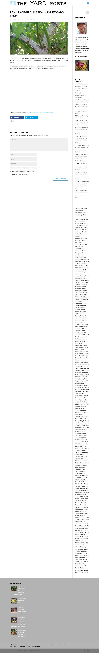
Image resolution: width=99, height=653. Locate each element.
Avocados (27, 19)
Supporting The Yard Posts (17, 644)
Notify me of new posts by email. (20, 174)
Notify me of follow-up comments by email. (23, 171)
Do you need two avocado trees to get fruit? (81, 123)
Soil (66, 644)
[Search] (87, 12)
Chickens (53, 644)
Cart (15, 646)
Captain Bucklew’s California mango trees (80, 95)
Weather (75, 644)
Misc (11, 646)
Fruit (47, 644)
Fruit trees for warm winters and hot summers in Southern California (82, 102)
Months (82, 644)
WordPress (37, 650)
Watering (60, 644)
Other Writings (36, 646)
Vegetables (41, 644)
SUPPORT (78, 212)
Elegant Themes (22, 650)
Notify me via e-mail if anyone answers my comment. (25, 167)
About (28, 646)
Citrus (35, 644)
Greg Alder (14, 19)
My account (22, 646)
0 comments (34, 19)
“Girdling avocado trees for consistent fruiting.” (41, 112)
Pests (70, 644)
